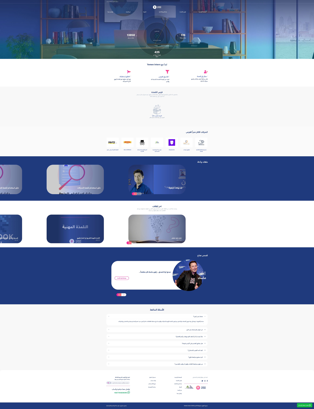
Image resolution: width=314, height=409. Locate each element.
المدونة (144, 12)
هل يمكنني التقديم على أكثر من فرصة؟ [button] (192, 343)
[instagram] (205, 381)
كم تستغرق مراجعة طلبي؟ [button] (195, 357)
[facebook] (207, 381)
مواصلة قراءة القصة (121, 278)
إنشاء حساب (108, 1)
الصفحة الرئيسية (202, 12)
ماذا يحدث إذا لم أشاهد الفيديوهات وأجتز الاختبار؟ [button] (189, 336)
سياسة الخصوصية (152, 387)
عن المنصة (128, 12)
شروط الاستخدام (152, 383)
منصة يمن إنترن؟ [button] (198, 316)
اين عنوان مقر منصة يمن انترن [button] (194, 329)
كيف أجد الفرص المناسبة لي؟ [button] (195, 350)
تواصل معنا (110, 12)
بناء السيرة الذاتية (163, 12)
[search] (108, 382)
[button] (157, 36)
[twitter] (202, 381)
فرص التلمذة (183, 12)
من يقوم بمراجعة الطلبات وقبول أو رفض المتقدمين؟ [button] (189, 364)
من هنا (116, 379)
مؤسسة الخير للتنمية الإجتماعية (113, 405)
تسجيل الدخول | (114, 1)
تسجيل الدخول (152, 377)
